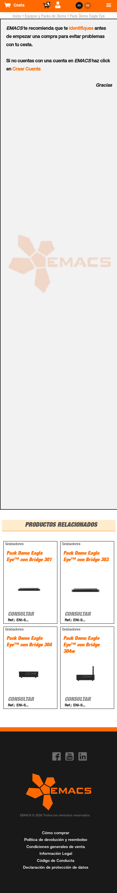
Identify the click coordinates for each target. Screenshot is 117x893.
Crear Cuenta (26, 69)
